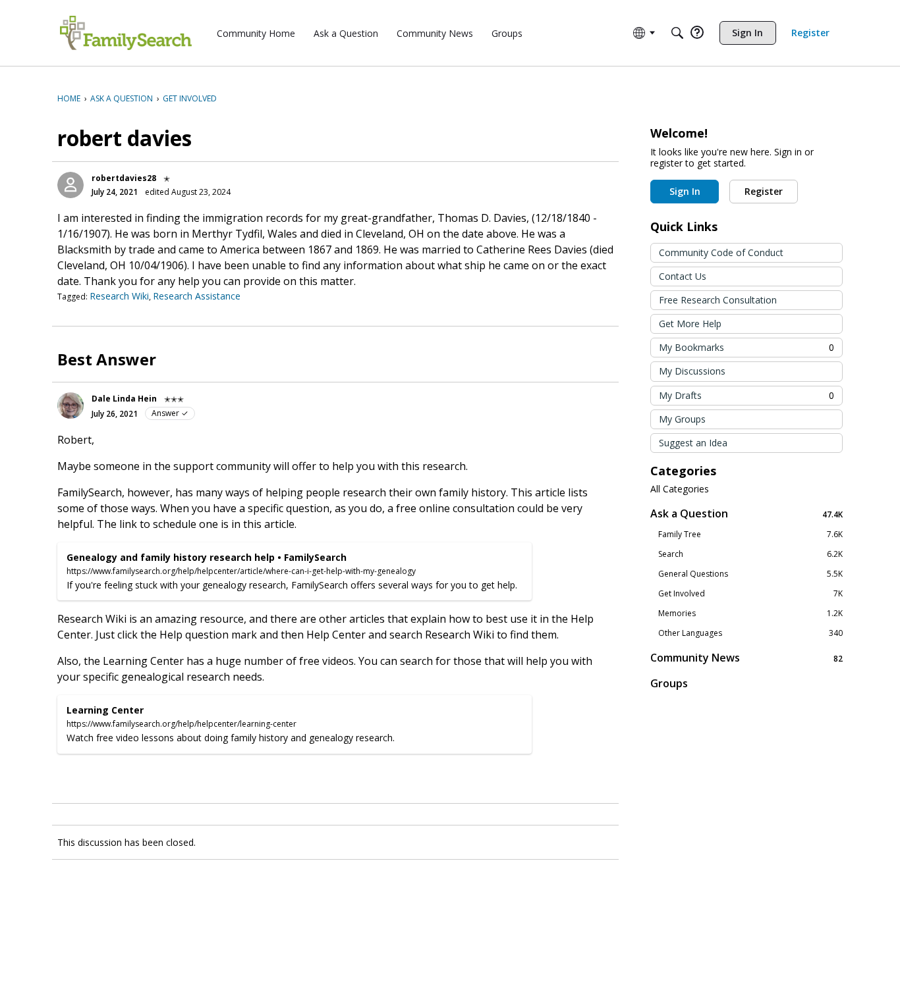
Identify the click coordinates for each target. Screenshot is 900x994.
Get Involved (750, 594)
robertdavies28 (124, 178)
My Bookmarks (746, 347)
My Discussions (692, 371)
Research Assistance (196, 296)
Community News (746, 658)
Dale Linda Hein (124, 398)
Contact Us (682, 276)
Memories (750, 613)
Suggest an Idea (693, 442)
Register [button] (764, 191)
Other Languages (750, 633)
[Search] (677, 33)
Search (750, 554)
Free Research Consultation (718, 300)
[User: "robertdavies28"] (70, 185)
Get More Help (690, 323)
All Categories (679, 489)
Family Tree (750, 534)
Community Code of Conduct (721, 252)
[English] (126, 33)
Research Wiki (119, 296)
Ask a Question (746, 514)
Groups (669, 683)
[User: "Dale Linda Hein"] (70, 405)
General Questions (750, 574)
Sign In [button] (684, 191)
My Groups (682, 419)
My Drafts (746, 395)
